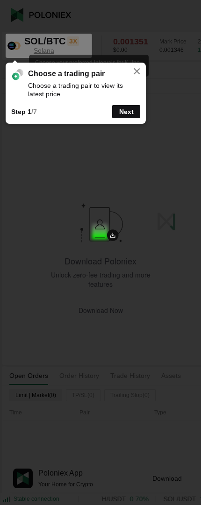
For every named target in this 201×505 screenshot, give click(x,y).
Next (126, 111)
